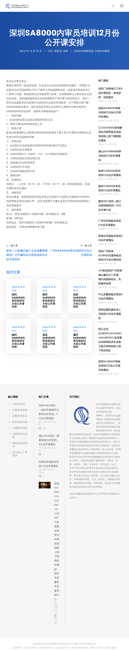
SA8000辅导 (102, 51)
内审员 (58, 51)
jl (43, 454)
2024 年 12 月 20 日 (108, 120)
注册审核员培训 (19, 435)
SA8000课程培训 (84, 51)
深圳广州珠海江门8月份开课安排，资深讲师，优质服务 (110, 93)
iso (44, 428)
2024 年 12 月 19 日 (31, 51)
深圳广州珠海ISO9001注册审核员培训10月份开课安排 (109, 255)
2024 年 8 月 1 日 (107, 263)
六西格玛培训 (19, 428)
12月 (50, 51)
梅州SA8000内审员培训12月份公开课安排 (18, 341)
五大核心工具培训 (19, 453)
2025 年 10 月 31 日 (108, 228)
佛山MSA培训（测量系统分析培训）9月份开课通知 (49, 440)
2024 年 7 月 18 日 (107, 287)
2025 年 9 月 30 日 (108, 213)
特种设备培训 (19, 422)
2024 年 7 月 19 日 (107, 101)
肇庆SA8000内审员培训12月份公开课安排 (79, 341)
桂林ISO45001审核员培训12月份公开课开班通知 (109, 112)
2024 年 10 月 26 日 (108, 163)
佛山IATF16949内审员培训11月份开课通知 (109, 156)
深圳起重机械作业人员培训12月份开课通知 (109, 314)
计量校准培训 (19, 410)
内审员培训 (18, 404)
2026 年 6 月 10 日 (107, 354)
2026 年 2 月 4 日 (107, 302)
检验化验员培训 (19, 444)
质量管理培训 (19, 416)
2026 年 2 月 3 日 (107, 244)
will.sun (55, 620)
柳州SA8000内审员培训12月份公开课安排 (48, 300)
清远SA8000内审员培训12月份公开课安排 (48, 341)
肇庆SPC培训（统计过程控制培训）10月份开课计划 (109, 205)
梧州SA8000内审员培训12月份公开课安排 (18, 300)
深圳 (65, 51)
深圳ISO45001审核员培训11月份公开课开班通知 (109, 366)
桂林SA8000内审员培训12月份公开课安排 (79, 300)
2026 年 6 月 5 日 (107, 144)
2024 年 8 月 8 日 (107, 321)
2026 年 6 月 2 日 (56, 609)
